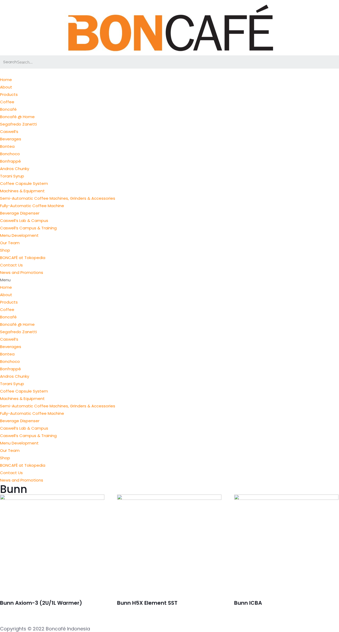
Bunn (13, 489)
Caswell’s (9, 131)
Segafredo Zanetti (18, 124)
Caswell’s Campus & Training (28, 228)
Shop (5, 250)
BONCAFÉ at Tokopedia (22, 257)
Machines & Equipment (22, 191)
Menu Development (19, 235)
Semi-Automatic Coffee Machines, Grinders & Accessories (57, 198)
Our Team (10, 243)
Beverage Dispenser (19, 213)
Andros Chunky (14, 168)
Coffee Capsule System (24, 183)
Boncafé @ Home (17, 116)
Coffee (7, 102)
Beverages (10, 139)
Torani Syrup (12, 176)
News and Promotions (21, 272)
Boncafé (8, 109)
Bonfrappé (10, 161)
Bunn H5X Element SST (147, 603)
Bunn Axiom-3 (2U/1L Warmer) (41, 603)
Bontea (7, 146)
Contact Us (11, 265)
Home (6, 79)
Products (9, 94)
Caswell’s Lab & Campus (24, 220)
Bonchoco (10, 154)
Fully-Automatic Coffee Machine (32, 205)
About (6, 87)
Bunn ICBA (248, 603)
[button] (169, 280)
